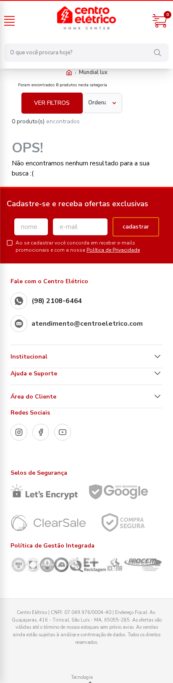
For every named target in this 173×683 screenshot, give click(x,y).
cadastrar (136, 227)
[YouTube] (62, 432)
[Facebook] (40, 432)
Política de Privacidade (113, 250)
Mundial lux (93, 72)
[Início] (69, 72)
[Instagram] (18, 432)
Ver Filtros (52, 103)
